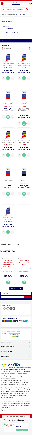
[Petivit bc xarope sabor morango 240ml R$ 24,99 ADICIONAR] (9, 430)
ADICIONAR (22, 430)
